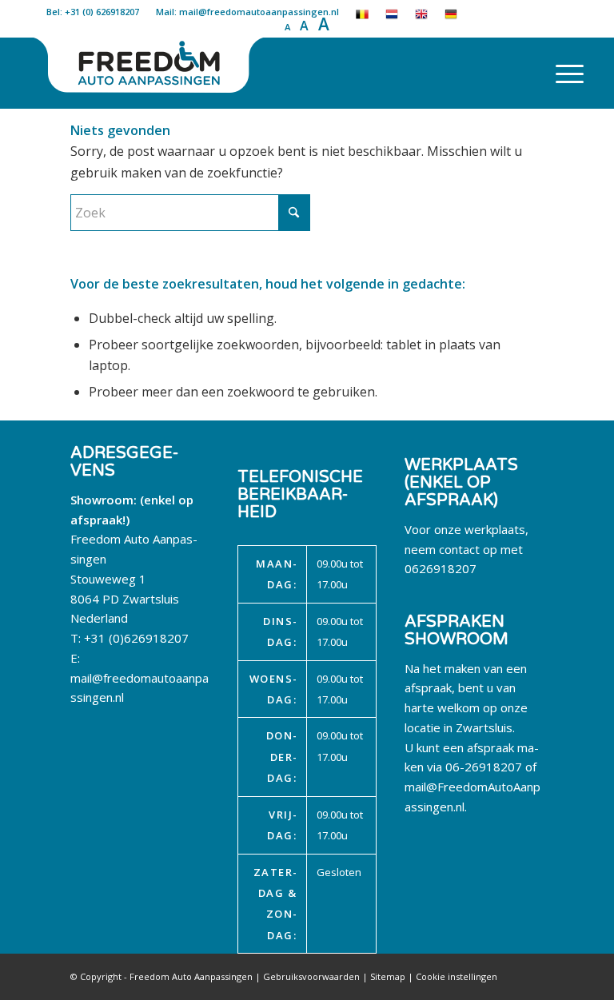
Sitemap (387, 976)
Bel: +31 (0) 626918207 (92, 12)
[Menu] (562, 73)
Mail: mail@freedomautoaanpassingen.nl (247, 12)
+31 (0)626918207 (136, 638)
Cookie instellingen (456, 976)
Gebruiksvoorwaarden (311, 976)
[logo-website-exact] (150, 73)
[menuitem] (562, 73)
